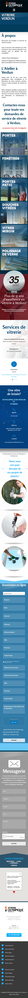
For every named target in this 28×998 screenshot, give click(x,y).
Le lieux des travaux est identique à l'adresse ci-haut (11, 662)
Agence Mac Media (14, 994)
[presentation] (13, 836)
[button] (14, 892)
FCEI (22, 311)
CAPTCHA (4, 832)
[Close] (20, 874)
